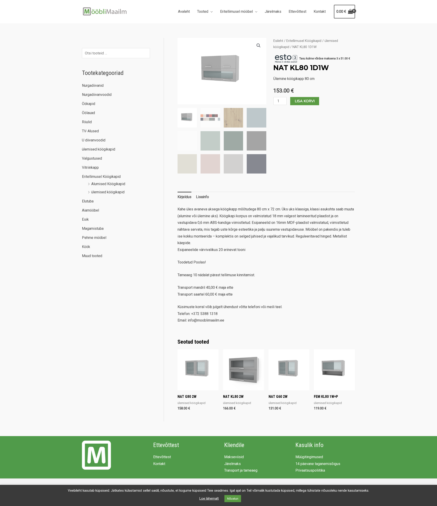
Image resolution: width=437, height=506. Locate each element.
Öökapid (88, 104)
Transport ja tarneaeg (240, 470)
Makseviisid (234, 457)
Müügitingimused (309, 457)
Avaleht (184, 11)
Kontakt (320, 11)
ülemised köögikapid (98, 149)
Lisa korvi (305, 101)
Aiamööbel (90, 210)
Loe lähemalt (209, 498)
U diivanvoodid (93, 140)
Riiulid (87, 122)
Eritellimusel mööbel (236, 11)
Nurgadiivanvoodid (97, 94)
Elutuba (88, 201)
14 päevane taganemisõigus (317, 464)
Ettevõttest (297, 11)
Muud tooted (92, 256)
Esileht (278, 41)
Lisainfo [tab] (202, 197)
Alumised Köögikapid (108, 184)
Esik (85, 219)
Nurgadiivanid (93, 85)
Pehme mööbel (94, 237)
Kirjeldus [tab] (184, 197)
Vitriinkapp (90, 167)
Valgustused (92, 158)
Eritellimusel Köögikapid (101, 176)
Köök (86, 247)
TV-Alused (90, 131)
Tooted (202, 11)
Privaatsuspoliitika (310, 470)
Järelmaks (273, 11)
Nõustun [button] (232, 498)
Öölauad (88, 113)
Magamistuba (93, 228)
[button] (258, 45)
